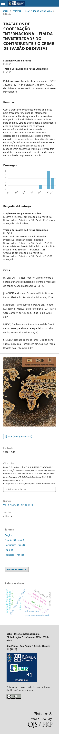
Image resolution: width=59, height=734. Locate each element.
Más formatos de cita (16, 489)
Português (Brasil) (15, 544)
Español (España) (14, 540)
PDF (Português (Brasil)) (20, 436)
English (9, 535)
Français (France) (14, 554)
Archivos (17, 10)
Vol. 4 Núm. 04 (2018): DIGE (38, 10)
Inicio (6, 10)
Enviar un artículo (16, 569)
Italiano (9, 549)
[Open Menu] (3, 3)
